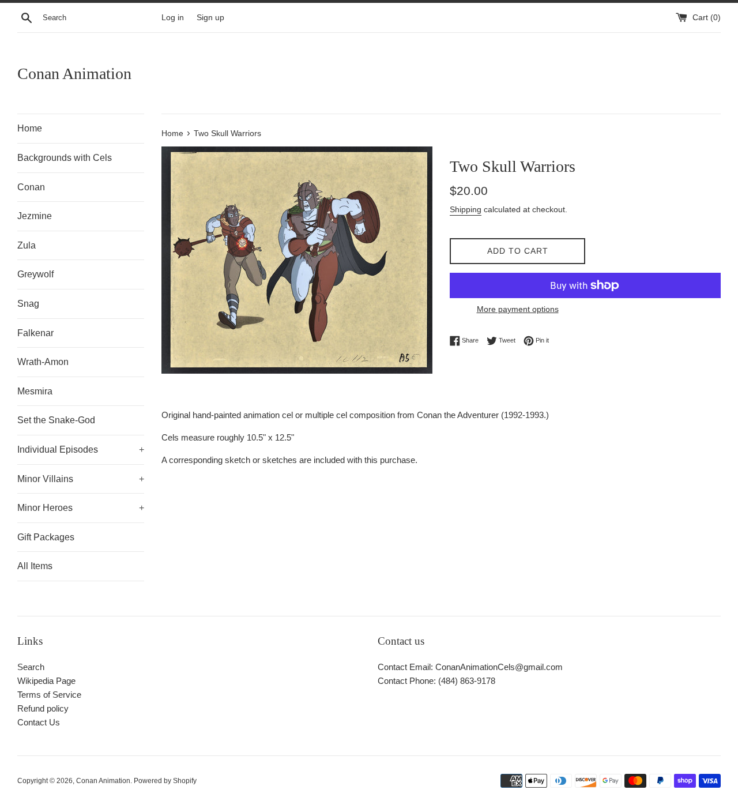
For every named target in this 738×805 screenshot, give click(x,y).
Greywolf (35, 274)
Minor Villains (80, 479)
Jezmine (34, 216)
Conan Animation (74, 73)
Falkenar (35, 333)
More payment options (518, 309)
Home (29, 128)
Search (30, 667)
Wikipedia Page (46, 681)
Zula (26, 245)
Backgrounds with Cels (64, 158)
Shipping (465, 209)
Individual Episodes (80, 449)
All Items (34, 566)
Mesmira (34, 391)
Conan (31, 187)
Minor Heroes (80, 508)
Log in (172, 17)
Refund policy (43, 708)
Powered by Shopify (165, 781)
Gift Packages (45, 537)
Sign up (210, 17)
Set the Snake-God (56, 420)
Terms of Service (49, 694)
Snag (28, 304)
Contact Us (38, 722)
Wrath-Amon (43, 362)
